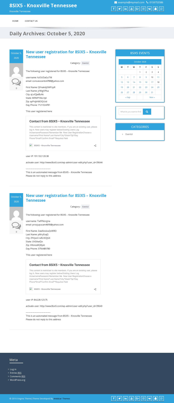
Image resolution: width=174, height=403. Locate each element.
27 (128, 92)
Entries (15, 372)
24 (152, 87)
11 (158, 77)
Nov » (152, 97)
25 (158, 87)
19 (122, 87)
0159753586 (156, 2)
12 (122, 82)
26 (122, 92)
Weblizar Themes (62, 398)
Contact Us (31, 21)
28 (134, 92)
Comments (17, 376)
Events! (85, 63)
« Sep (127, 97)
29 (140, 92)
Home (15, 21)
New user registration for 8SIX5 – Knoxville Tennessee (66, 54)
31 (152, 92)
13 (128, 82)
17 (152, 82)
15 (140, 82)
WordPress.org (17, 379)
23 (146, 87)
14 (134, 82)
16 (146, 82)
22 (140, 87)
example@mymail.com (131, 2)
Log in (13, 369)
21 (134, 87)
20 (128, 87)
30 (146, 92)
